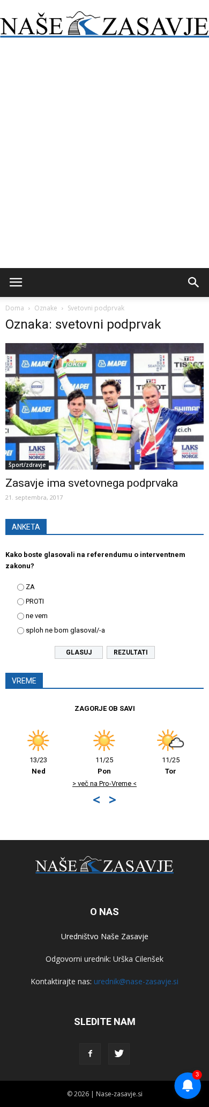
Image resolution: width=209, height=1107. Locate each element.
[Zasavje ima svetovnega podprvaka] (104, 406)
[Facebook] (90, 1054)
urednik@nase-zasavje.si (136, 981)
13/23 (38, 765)
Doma (14, 308)
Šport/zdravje (27, 465)
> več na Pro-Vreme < (104, 783)
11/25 (104, 765)
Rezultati (131, 652)
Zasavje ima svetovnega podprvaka (91, 483)
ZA (30, 587)
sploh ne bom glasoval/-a (65, 630)
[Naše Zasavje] (104, 24)
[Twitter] (119, 1054)
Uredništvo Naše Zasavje (104, 936)
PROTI (35, 601)
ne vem (37, 616)
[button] (194, 282)
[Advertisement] (104, 158)
